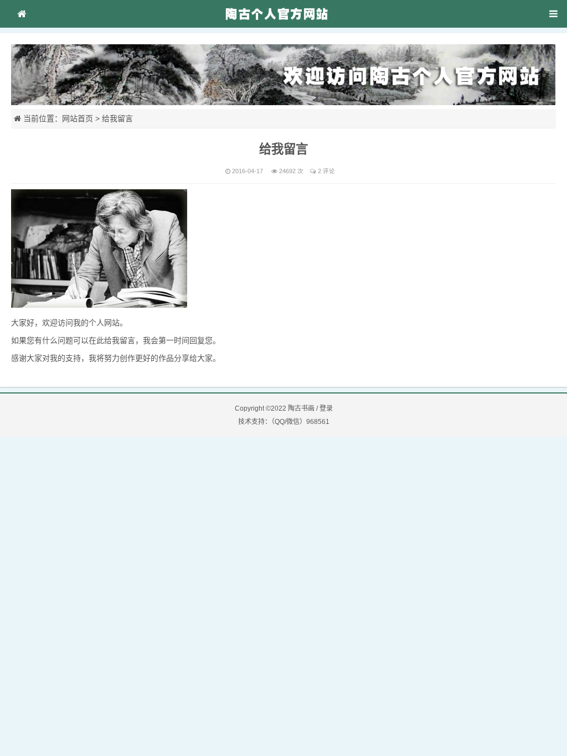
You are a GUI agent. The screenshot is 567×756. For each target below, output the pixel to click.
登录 (326, 408)
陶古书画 (301, 408)
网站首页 (77, 118)
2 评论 (326, 171)
